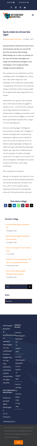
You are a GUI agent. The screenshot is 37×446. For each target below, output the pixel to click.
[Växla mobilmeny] (33, 15)
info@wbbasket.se (9, 421)
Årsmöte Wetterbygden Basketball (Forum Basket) (18, 363)
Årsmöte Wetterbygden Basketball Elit (18, 337)
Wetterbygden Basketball (13, 39)
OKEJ (18, 442)
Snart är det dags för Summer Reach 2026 (18, 392)
